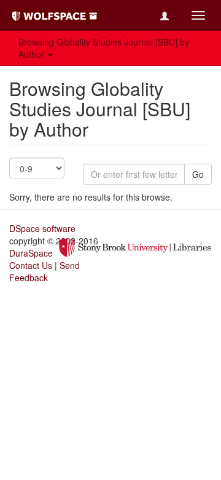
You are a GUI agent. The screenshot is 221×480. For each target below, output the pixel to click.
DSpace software (42, 228)
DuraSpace (31, 253)
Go (198, 174)
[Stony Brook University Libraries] (135, 246)
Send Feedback (44, 271)
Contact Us (30, 265)
